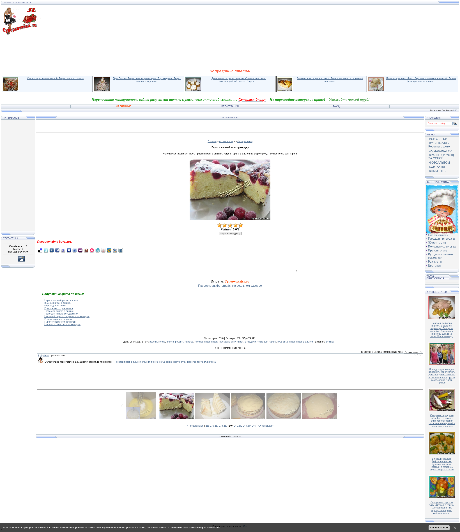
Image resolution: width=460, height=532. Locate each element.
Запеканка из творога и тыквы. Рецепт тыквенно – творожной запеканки (330, 79)
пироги (170, 341)
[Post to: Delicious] (40, 250)
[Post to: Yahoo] (80, 250)
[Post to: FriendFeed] (74, 250)
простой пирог (202, 341)
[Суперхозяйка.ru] (22, 9)
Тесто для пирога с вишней (59, 311)
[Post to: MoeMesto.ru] (97, 250)
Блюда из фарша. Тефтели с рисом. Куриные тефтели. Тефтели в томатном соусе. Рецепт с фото (442, 464)
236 (212, 425)
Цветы (432, 265)
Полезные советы (440, 246)
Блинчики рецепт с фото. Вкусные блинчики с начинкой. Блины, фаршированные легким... (421, 79)
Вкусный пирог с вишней (57, 303)
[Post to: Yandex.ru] (103, 250)
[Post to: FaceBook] (57, 250)
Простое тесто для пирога (58, 308)
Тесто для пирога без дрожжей (61, 313)
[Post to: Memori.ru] (92, 250)
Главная (212, 141)
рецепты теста (157, 341)
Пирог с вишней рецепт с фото (61, 300)
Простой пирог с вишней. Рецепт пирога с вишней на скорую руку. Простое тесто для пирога (165, 361)
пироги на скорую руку (223, 341)
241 (236, 425)
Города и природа (440, 238)
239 (225, 425)
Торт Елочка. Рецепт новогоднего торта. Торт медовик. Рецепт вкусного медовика (147, 79)
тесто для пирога (266, 341)
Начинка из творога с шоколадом (62, 324)
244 (249, 425)
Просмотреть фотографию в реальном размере (230, 285)
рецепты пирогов (184, 341)
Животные (435, 242)
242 (240, 425)
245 (254, 425)
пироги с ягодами (246, 341)
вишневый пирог (286, 341)
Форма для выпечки (55, 305)
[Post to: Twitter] (46, 250)
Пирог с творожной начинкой (59, 321)
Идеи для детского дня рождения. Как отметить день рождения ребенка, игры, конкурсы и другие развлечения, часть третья (442, 376)
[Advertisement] (230, 51)
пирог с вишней (304, 341)
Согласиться (439, 527)
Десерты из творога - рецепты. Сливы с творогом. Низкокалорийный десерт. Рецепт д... (238, 79)
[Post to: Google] (63, 250)
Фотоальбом (226, 141)
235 (207, 425)
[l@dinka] (41, 361)
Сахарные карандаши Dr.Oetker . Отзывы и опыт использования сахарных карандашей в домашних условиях (442, 420)
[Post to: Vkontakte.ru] (120, 250)
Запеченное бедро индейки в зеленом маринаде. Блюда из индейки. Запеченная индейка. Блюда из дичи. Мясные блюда (441, 330)
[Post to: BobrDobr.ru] (86, 250)
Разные (433, 261)
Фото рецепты (244, 141)
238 (221, 425)
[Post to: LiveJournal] (115, 250)
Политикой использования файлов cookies (195, 527)
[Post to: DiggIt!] (51, 250)
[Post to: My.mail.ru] (109, 250)
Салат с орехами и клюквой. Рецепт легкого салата (55, 78)
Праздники (435, 250)
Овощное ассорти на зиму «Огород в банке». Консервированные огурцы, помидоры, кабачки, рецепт (442, 507)
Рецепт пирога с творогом (58, 319)
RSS (455, 110)
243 (245, 425)
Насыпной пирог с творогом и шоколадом (66, 316)
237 (216, 425)
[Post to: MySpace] (69, 250)
